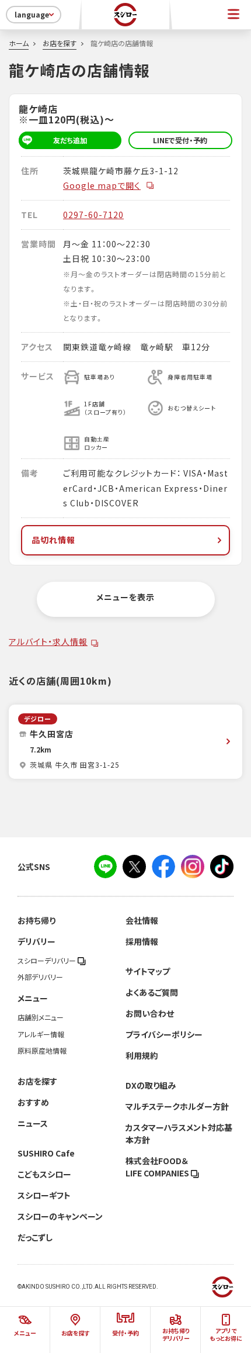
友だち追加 (70, 140)
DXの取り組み (151, 1085)
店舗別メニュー (41, 1017)
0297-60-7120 (93, 214)
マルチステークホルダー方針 (177, 1106)
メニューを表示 (125, 597)
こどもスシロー (44, 1174)
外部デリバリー (40, 977)
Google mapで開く (102, 185)
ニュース (33, 1123)
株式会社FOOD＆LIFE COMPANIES (158, 1167)
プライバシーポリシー (164, 1034)
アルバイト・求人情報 (48, 641)
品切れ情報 (53, 540)
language (32, 14)
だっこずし (35, 1237)
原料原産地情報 (42, 1050)
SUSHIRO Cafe (46, 1153)
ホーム (19, 43)
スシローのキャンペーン (60, 1216)
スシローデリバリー (48, 960)
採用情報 (142, 941)
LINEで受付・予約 (180, 140)
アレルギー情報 (41, 1034)
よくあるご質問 (152, 992)
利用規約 (142, 1055)
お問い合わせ (150, 1013)
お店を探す (59, 43)
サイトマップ (148, 971)
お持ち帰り (36, 920)
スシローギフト (44, 1195)
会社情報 (142, 920)
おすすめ (33, 1102)
